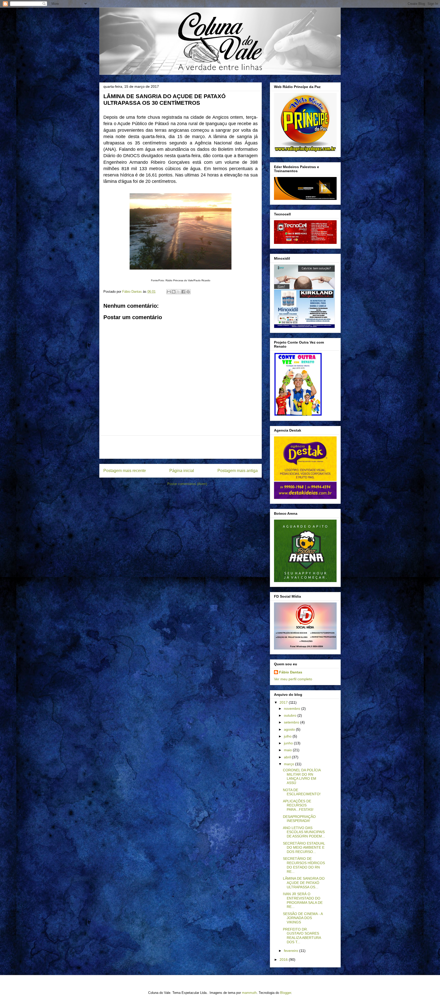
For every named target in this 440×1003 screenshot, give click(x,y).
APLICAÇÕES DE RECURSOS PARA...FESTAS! (298, 805)
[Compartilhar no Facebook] (183, 291)
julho (288, 736)
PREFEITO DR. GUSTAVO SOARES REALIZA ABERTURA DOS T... (302, 935)
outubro (290, 715)
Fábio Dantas (290, 672)
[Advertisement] (180, 447)
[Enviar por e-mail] (168, 291)
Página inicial (181, 470)
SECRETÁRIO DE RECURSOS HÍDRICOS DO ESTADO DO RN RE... (304, 865)
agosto (290, 729)
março (289, 764)
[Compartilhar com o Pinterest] (188, 291)
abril (288, 757)
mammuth (249, 993)
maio (288, 750)
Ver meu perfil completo (293, 679)
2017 (284, 702)
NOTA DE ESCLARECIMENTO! (302, 792)
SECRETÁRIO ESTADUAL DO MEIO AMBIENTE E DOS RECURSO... (304, 847)
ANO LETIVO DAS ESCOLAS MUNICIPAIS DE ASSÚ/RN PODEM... (304, 832)
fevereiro (291, 951)
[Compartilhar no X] (178, 291)
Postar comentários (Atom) (187, 484)
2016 (284, 959)
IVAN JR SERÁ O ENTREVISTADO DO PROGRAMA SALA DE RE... (303, 900)
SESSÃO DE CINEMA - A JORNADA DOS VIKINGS (303, 918)
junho (289, 743)
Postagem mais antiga (237, 470)
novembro (292, 708)
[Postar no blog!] (173, 291)
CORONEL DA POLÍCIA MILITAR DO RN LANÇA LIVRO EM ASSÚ (302, 776)
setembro (292, 722)
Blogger (285, 993)
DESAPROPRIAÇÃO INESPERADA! (299, 819)
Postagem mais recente (124, 470)
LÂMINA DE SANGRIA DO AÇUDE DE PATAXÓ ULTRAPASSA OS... (304, 882)
